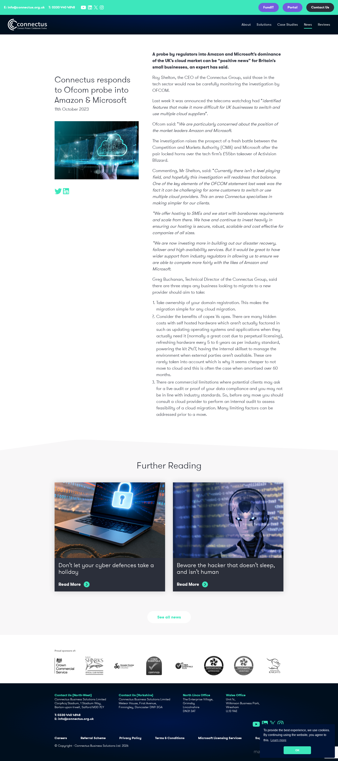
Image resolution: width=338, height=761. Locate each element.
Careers (61, 738)
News (308, 24)
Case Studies (287, 24)
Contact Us (320, 7)
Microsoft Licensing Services (220, 738)
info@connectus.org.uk (26, 7)
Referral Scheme (93, 738)
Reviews (324, 24)
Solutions (264, 24)
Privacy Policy (130, 738)
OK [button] (297, 750)
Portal (293, 7)
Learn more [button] (278, 740)
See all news (169, 617)
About (246, 24)
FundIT (268, 7)
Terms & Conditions (169, 738)
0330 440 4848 (63, 7)
